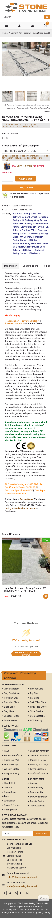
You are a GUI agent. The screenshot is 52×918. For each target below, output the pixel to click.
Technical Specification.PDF (19, 490)
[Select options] (45, 596)
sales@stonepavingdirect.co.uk (22, 880)
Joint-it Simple (24, 166)
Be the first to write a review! (26, 656)
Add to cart (25, 178)
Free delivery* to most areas (29, 126)
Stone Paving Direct (22, 205)
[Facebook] (4, 896)
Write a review (38, 526)
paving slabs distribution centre (20, 508)
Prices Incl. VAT (8, 126)
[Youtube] (26, 896)
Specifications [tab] (30, 265)
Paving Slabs (26, 499)
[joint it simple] (7, 166)
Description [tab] (10, 265)
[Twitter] (10, 896)
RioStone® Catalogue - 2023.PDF (21, 484)
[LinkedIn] (21, 896)
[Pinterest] (15, 896)
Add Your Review (10, 133)
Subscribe (41, 836)
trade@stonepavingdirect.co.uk (22, 889)
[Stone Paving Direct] (26, 7)
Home (5, 33)
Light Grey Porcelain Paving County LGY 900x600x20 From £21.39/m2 (25, 589)
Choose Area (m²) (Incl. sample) (20, 145)
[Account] (19, 25)
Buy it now (26, 187)
